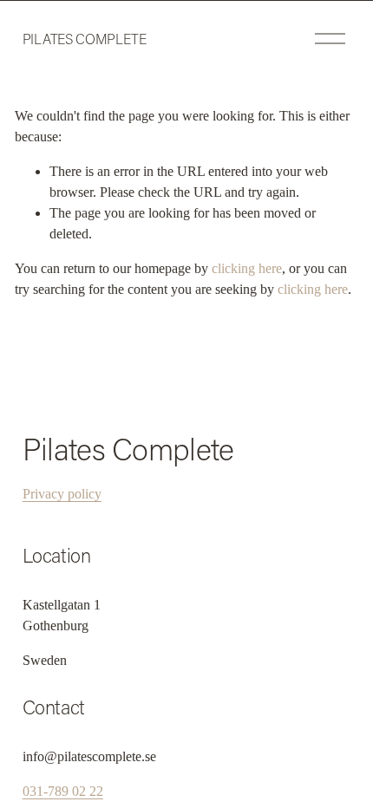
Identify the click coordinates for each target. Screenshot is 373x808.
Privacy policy (62, 493)
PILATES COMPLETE (85, 38)
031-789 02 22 (63, 791)
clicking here (247, 268)
